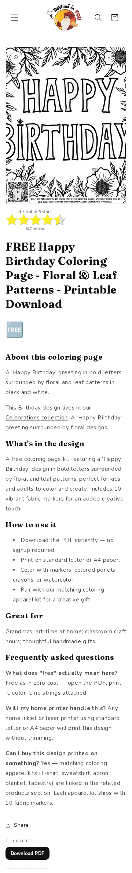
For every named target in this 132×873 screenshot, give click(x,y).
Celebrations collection (37, 417)
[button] (15, 18)
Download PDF (27, 853)
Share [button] (21, 825)
